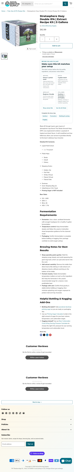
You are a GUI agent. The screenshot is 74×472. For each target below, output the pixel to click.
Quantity (42, 35)
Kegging (45, 119)
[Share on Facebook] (41, 335)
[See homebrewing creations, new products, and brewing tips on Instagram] (9, 413)
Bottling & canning (64, 116)
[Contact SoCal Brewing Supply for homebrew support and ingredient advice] (2, 413)
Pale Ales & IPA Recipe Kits (16, 11)
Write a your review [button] (37, 357)
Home (3, 11)
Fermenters (53, 116)
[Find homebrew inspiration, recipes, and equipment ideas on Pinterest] (13, 413)
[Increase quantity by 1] (56, 39)
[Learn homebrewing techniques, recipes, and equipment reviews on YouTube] (23, 413)
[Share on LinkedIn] (47, 335)
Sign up (30, 444)
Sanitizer (45, 116)
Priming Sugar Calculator (55, 314)
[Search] (65, 4)
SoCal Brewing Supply (49, 26)
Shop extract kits (48, 108)
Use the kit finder (61, 108)
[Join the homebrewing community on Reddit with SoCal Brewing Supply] (16, 413)
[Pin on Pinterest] (50, 335)
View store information (48, 56)
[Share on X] (44, 335)
